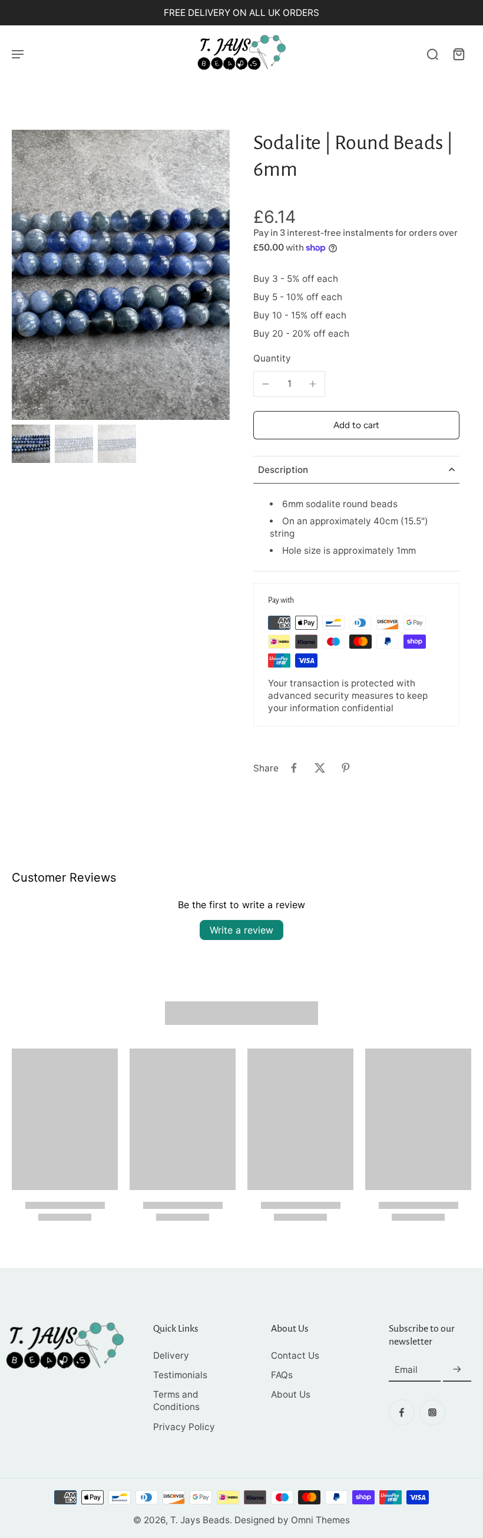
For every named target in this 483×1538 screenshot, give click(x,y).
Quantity (272, 358)
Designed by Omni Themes (292, 1520)
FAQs (282, 1375)
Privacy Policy (184, 1426)
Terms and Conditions (176, 1400)
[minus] (265, 384)
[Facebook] (402, 1412)
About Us (290, 1394)
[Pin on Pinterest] (346, 768)
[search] (432, 53)
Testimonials (180, 1375)
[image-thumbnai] (31, 444)
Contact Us (295, 1355)
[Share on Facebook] (294, 768)
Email (406, 1369)
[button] (356, 425)
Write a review (241, 930)
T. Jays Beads (200, 1520)
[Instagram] (432, 1412)
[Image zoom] (121, 275)
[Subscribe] (457, 1370)
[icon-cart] (458, 53)
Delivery (171, 1355)
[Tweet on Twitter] (320, 768)
